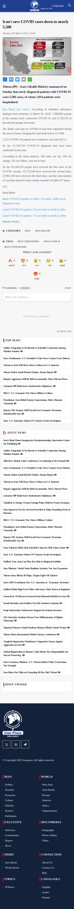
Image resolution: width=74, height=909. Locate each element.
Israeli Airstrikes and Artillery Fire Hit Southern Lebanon (31, 603)
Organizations (49, 810)
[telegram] (25, 744)
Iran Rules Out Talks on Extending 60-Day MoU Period (30, 672)
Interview (10, 830)
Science (9, 810)
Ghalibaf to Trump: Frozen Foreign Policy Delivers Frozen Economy (36, 502)
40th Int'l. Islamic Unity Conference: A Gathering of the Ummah (34, 461)
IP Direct (9, 887)
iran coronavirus (28, 241)
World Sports (12, 867)
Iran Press (8, 109)
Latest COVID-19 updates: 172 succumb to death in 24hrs (34, 215)
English (46, 887)
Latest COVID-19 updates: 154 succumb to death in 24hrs (34, 209)
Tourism (9, 789)
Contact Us (48, 867)
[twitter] (6, 744)
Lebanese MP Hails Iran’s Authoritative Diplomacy (27, 386)
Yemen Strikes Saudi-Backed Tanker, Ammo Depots (28, 372)
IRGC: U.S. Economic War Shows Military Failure (27, 393)
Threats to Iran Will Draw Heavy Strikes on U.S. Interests (31, 365)
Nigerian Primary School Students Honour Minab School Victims (34, 627)
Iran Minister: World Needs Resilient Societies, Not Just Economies (35, 568)
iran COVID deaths (15, 247)
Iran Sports (11, 862)
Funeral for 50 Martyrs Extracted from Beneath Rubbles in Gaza (34, 596)
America (46, 800)
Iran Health (42, 231)
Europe (46, 795)
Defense (9, 805)
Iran (27, 231)
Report (8, 840)
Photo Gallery (49, 835)
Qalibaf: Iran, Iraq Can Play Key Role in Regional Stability (32, 561)
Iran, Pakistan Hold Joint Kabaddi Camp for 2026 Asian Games (34, 547)
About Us (47, 862)
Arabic (45, 892)
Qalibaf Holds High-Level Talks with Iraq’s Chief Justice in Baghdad (36, 589)
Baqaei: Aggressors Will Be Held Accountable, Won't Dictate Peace (35, 379)
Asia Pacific (48, 789)
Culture (9, 800)
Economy (10, 795)
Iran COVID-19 (52, 241)
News (8, 845)
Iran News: (23, 109)
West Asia (47, 784)
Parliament (11, 816)
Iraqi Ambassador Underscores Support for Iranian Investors (32, 610)
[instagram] (16, 744)
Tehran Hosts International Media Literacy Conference (29, 634)
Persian (46, 897)
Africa (45, 805)
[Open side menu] (4, 6)
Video (45, 840)
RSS (44, 873)
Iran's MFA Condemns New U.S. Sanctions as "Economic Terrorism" (36, 582)
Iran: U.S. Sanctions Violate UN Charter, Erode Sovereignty (32, 421)
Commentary (12, 835)
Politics (9, 784)
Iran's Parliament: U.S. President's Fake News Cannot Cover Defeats (36, 358)
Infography (48, 830)
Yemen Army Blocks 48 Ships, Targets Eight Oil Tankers (30, 575)
